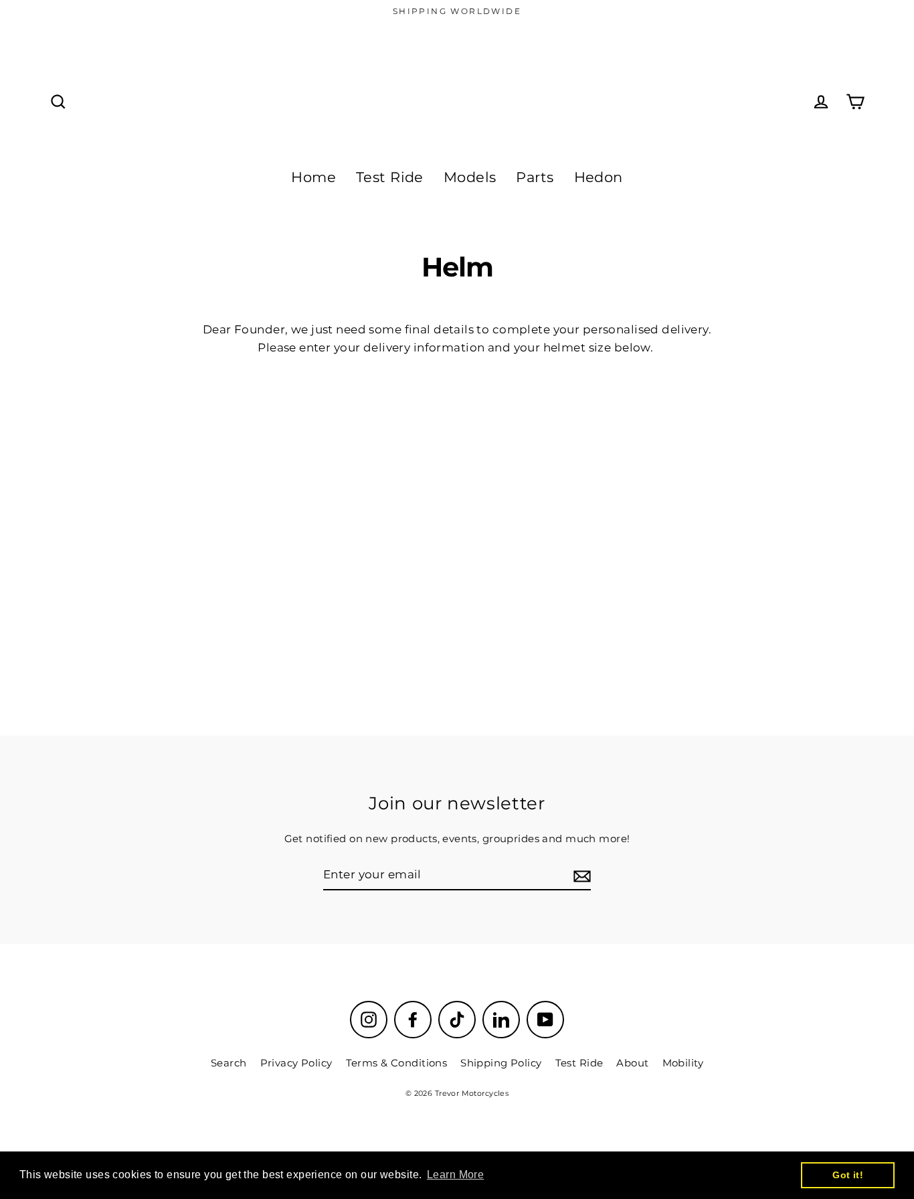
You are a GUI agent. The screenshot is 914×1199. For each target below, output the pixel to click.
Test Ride (390, 177)
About (632, 1062)
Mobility (682, 1062)
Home (313, 177)
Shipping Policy (500, 1062)
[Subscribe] (580, 875)
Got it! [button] (847, 1175)
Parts (534, 177)
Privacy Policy (296, 1062)
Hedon (598, 177)
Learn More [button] (455, 1174)
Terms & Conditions (397, 1062)
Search (229, 1062)
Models (470, 177)
